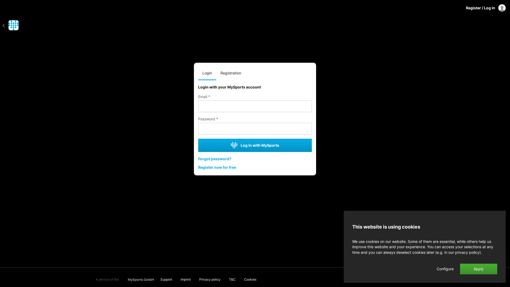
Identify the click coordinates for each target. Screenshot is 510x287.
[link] (255, 119)
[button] (5, 25)
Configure (445, 269)
